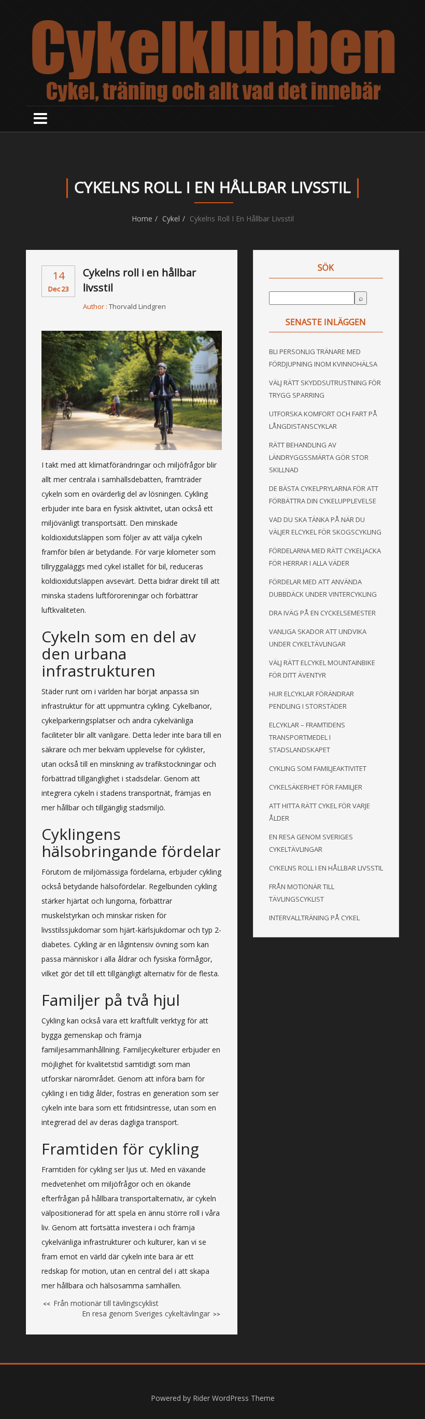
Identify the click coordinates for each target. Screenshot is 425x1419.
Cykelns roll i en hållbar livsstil (326, 868)
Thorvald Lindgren (137, 306)
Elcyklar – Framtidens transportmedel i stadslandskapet (307, 737)
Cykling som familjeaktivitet (317, 768)
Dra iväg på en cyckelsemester (322, 612)
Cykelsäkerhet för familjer (315, 787)
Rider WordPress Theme (234, 1398)
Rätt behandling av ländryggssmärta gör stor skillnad (319, 457)
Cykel (171, 218)
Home (142, 218)
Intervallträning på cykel (314, 917)
